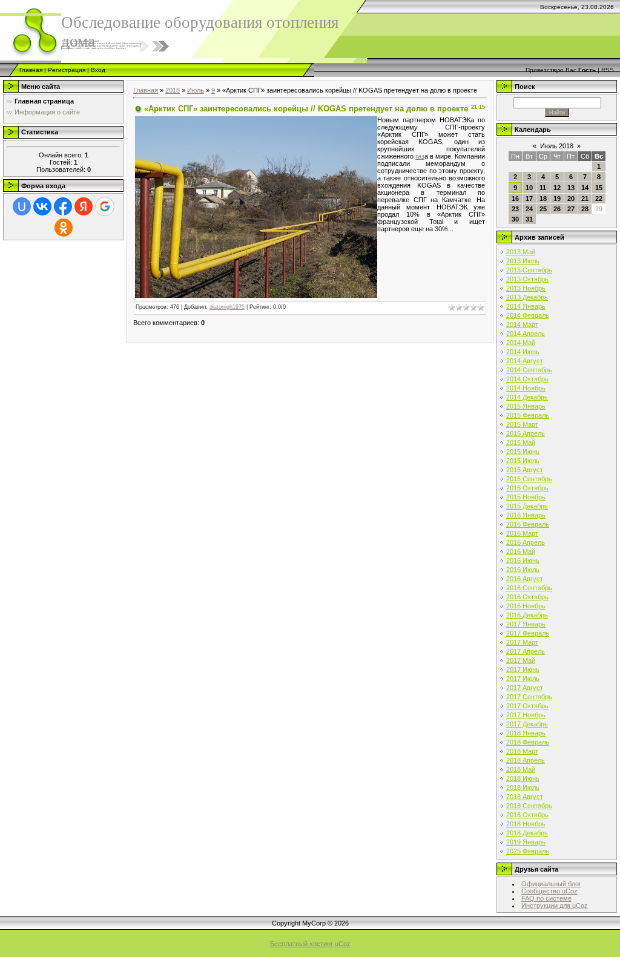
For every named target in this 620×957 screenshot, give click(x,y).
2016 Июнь (522, 560)
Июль (195, 90)
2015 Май (520, 442)
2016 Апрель (525, 542)
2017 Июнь (522, 669)
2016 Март (522, 533)
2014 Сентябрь (529, 369)
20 (571, 198)
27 (571, 208)
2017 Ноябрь (526, 715)
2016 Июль (522, 569)
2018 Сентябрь (529, 805)
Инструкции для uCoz (554, 905)
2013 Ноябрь (526, 288)
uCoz (343, 943)
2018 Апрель (525, 760)
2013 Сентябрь (529, 270)
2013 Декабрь (527, 297)
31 (529, 219)
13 (571, 187)
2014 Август (524, 360)
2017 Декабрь (527, 724)
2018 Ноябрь (526, 823)
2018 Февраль (527, 742)
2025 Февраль (527, 851)
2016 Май (520, 551)
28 (585, 208)
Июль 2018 (556, 146)
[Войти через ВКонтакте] (42, 206)
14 (585, 187)
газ (419, 156)
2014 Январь (526, 306)
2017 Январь (526, 624)
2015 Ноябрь (526, 497)
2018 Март (522, 751)
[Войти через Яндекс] (83, 206)
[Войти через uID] (22, 206)
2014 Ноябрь (526, 388)
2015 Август (524, 469)
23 (515, 208)
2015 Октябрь (527, 488)
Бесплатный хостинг (301, 943)
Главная (30, 70)
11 (542, 187)
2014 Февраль (527, 315)
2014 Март (522, 324)
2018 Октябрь (527, 814)
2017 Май (520, 660)
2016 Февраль (527, 524)
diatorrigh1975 (227, 307)
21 (585, 198)
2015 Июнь (522, 451)
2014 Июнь (522, 351)
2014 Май (520, 342)
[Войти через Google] (104, 206)
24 (529, 208)
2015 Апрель (525, 433)
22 (598, 198)
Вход (98, 70)
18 (543, 198)
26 (557, 208)
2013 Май (520, 251)
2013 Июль (522, 261)
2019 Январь (526, 842)
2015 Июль (522, 460)
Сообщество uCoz (549, 891)
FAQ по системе (546, 898)
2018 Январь (526, 733)
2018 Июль (522, 787)
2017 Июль (522, 678)
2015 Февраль (527, 415)
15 (598, 187)
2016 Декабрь (527, 615)
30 (515, 219)
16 (515, 198)
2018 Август (524, 796)
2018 (172, 90)
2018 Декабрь (527, 833)
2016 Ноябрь (526, 606)
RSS (607, 70)
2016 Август (524, 578)
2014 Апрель (525, 333)
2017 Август (524, 687)
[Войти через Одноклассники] (63, 228)
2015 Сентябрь (529, 478)
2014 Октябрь (527, 379)
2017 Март (522, 642)
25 (543, 208)
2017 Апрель (525, 651)
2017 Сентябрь (529, 696)
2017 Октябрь (527, 705)
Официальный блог (551, 883)
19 (557, 198)
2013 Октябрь (527, 279)
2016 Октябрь (527, 596)
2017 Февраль (527, 633)
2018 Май (520, 769)
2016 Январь (526, 515)
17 (529, 198)
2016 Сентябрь (529, 587)
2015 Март (522, 424)
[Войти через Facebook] (63, 206)
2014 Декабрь (527, 397)
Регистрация (66, 70)
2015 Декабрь (527, 506)
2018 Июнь (522, 778)
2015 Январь (526, 406)
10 (529, 187)
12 (557, 187)
